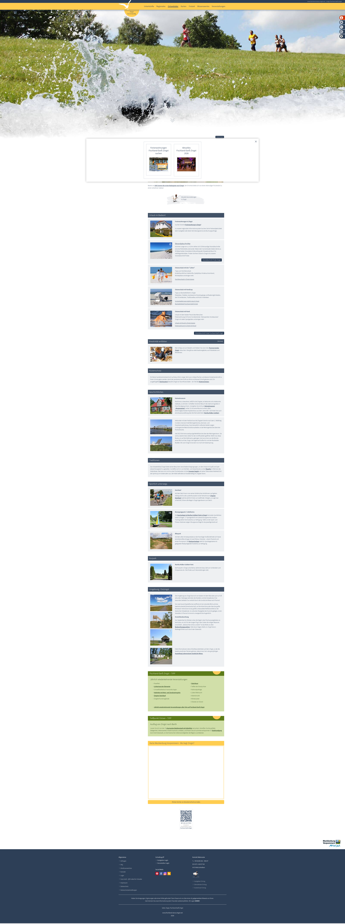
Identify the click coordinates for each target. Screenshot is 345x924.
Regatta (208, 469)
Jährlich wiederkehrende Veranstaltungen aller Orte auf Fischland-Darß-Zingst (179, 707)
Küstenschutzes (204, 382)
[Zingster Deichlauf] (161, 497)
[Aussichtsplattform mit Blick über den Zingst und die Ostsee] (161, 620)
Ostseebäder (173, 6)
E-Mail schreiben (199, 867)
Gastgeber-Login (162, 860)
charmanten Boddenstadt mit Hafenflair (179, 728)
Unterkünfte (149, 6)
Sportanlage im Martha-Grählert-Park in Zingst (192, 515)
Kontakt (123, 872)
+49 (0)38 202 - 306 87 (201, 861)
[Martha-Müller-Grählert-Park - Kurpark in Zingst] (161, 572)
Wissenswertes (203, 6)
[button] (2, 74)
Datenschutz (124, 886)
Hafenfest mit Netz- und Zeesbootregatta (167, 693)
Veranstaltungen (218, 6)
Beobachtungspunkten (182, 627)
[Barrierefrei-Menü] (341, 36)
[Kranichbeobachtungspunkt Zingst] (161, 637)
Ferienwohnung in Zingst (193, 225)
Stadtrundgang (217, 730)
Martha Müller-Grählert (211, 413)
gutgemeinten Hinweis (200, 898)
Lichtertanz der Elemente (162, 687)
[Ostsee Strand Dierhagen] (161, 250)
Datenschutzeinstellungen (128, 890)
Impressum (123, 883)
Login (122, 876)
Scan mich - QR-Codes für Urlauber (131, 879)
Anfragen (123, 861)
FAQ (121, 865)
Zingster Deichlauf (160, 696)
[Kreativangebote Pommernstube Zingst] (161, 354)
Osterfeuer (194, 683)
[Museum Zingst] (161, 405)
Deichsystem (164, 382)
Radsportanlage (194, 541)
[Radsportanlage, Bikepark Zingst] (161, 541)
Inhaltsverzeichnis (126, 868)
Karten (183, 6)
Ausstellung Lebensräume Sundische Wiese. (189, 654)
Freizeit (192, 6)
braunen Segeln (194, 471)
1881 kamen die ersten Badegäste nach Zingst (169, 186)
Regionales (160, 6)
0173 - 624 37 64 (199, 864)
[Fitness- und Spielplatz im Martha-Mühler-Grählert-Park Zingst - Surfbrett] (161, 519)
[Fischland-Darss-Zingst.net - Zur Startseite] (125, 5)
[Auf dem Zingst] (161, 603)
